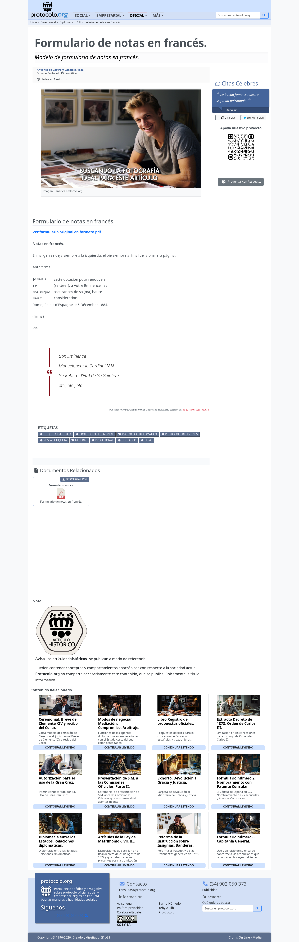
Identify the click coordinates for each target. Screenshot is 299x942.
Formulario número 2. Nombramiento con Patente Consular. (236, 782)
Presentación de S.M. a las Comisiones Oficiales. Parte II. (118, 782)
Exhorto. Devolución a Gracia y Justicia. (177, 780)
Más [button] (156, 15)
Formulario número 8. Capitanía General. (236, 839)
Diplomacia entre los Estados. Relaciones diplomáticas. (57, 841)
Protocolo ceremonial (97, 434)
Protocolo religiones (181, 434)
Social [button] (81, 15)
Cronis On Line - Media (245, 937)
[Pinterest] (68, 915)
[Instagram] (77, 915)
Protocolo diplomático (139, 434)
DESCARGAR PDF (76, 479)
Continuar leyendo (60, 747)
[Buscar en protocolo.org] (264, 15)
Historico (129, 440)
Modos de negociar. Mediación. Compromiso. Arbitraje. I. (118, 725)
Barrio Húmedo (170, 903)
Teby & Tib (166, 908)
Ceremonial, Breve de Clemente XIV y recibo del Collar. (58, 723)
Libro (148, 440)
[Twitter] (63, 915)
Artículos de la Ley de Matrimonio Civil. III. (117, 839)
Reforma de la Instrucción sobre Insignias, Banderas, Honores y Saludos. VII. (177, 843)
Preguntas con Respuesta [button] (244, 181)
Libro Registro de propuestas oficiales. (175, 721)
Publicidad (210, 890)
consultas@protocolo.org (137, 890)
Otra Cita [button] (230, 117)
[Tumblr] (72, 915)
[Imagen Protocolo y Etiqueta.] (121, 138)
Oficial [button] (137, 15)
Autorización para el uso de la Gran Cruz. (57, 780)
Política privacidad (130, 908)
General (81, 440)
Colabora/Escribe (129, 912)
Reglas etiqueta (55, 440)
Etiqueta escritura (57, 434)
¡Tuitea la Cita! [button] (255, 117)
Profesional (104, 440)
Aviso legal (125, 903)
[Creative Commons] (127, 919)
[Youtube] (82, 915)
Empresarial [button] (108, 15)
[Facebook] (58, 915)
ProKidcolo (166, 912)
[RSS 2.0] (86, 915)
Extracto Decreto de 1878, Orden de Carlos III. (236, 723)
